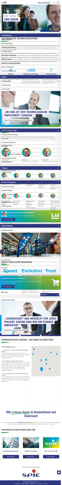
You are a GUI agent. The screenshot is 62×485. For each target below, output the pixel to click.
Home (3, 32)
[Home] (4, 2)
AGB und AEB (25, 483)
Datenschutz (33, 483)
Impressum (40, 483)
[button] (41, 369)
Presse (45, 483)
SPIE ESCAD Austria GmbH (25, 422)
